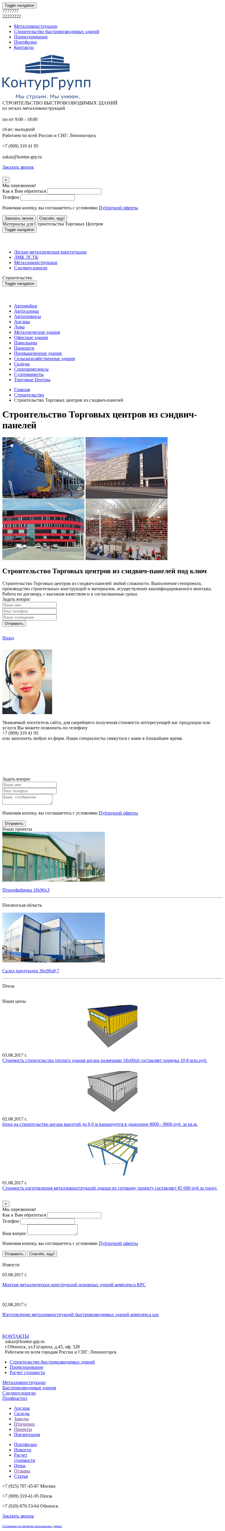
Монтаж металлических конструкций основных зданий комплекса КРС (74, 1284)
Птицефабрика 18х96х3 (26, 889)
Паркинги (24, 347)
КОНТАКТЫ (15, 1336)
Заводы (21, 1418)
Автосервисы (27, 316)
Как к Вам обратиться (24, 191)
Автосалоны (26, 311)
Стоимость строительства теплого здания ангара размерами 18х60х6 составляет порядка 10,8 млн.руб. (104, 1060)
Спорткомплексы (31, 369)
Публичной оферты (118, 207)
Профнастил (14, 1398)
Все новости (36, 1330)
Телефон (10, 197)
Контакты (24, 47)
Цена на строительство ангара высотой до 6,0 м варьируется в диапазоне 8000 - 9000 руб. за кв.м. (100, 1124)
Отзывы (22, 1470)
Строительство (29, 394)
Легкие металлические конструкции (50, 251)
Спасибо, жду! (52, 218)
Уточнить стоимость (22, 1197)
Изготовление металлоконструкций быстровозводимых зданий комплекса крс (80, 1314)
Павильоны (25, 342)
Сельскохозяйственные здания (44, 358)
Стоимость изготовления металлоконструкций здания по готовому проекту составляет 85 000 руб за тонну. (109, 1188)
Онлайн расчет (112, 749)
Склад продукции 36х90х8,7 (30, 970)
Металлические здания (37, 332)
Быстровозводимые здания (29, 1387)
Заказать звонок (19, 218)
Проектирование (31, 36)
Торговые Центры (32, 379)
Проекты (23, 1429)
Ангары (22, 321)
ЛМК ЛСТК (26, 257)
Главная (22, 389)
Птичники (24, 1423)
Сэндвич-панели (30, 267)
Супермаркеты (29, 374)
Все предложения (20, 1259)
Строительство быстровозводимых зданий (56, 31)
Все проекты (15, 995)
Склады (22, 363)
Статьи (21, 1476)
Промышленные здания (38, 353)
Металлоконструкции (35, 26)
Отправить (14, 623)
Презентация (27, 1434)
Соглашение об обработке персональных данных (32, 1526)
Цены (19, 1465)
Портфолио (25, 42)
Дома (19, 326)
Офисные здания (31, 337)
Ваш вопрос (14, 1233)
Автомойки (25, 305)
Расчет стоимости (27, 1372)
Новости (22, 1449)
